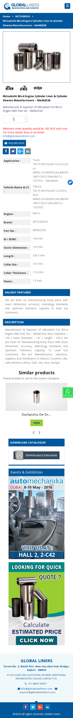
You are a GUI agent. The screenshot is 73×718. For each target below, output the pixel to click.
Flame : (8, 281)
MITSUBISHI (22, 16)
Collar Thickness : (16, 273)
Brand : (8, 222)
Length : (9, 256)
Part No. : (10, 231)
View (36, 423)
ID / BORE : (10, 239)
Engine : (9, 214)
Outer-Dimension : (16, 247)
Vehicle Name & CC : (16, 189)
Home (6, 16)
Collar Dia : (11, 264)
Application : (12, 161)
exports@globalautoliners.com (37, 692)
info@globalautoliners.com (19, 136)
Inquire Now (16, 143)
